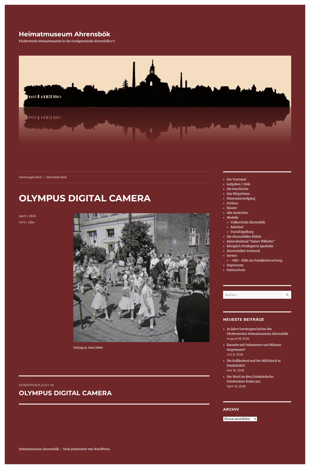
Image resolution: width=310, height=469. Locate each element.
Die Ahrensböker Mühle (244, 237)
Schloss (232, 203)
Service (232, 256)
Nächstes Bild (56, 177)
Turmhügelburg (242, 232)
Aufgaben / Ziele (238, 184)
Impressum (235, 265)
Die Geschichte (237, 189)
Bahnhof (237, 227)
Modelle (232, 218)
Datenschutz (236, 270)
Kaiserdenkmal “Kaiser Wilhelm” (251, 241)
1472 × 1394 (27, 222)
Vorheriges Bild (30, 177)
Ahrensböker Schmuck (243, 251)
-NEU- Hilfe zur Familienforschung (256, 260)
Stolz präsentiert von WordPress (86, 449)
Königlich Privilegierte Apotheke (250, 246)
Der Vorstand (236, 179)
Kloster (232, 208)
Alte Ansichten (237, 213)
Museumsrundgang (241, 198)
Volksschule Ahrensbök (248, 222)
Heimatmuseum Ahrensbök (64, 34)
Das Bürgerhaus (238, 194)
